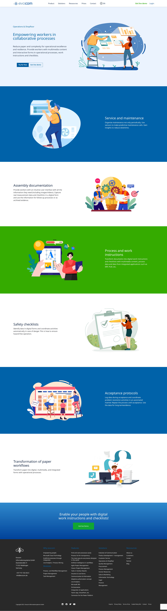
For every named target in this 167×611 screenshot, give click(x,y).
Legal (100, 580)
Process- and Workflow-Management (55, 571)
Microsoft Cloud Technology (52, 555)
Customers (129, 555)
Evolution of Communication (108, 553)
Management (103, 585)
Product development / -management (111, 555)
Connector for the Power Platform (82, 595)
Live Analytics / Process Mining (53, 563)
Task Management (49, 576)
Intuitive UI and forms (78, 573)
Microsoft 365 (75, 584)
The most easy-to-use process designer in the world (84, 559)
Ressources (73, 3)
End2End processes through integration (52, 559)
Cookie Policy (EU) (136, 604)
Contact (93, 3)
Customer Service (104, 558)
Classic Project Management (80, 568)
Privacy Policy (117, 604)
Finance (101, 583)
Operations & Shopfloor (106, 561)
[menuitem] (102, 3)
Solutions (61, 3)
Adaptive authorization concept (81, 579)
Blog (127, 563)
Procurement (103, 566)
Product (51, 3)
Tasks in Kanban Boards (79, 571)
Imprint (111, 604)
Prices (84, 3)
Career (128, 558)
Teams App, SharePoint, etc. (80, 593)
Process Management (106, 569)
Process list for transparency (80, 555)
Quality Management (105, 563)
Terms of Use (126, 604)
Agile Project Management (79, 565)
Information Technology (106, 577)
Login (152, 3)
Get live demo (141, 3)
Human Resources (104, 572)
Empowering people (49, 553)
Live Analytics (75, 582)
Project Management (50, 573)
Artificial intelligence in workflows (82, 563)
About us (129, 553)
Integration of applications (80, 590)
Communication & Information (81, 576)
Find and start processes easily (81, 553)
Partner (128, 561)
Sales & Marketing (104, 574)
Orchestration (75, 587)
